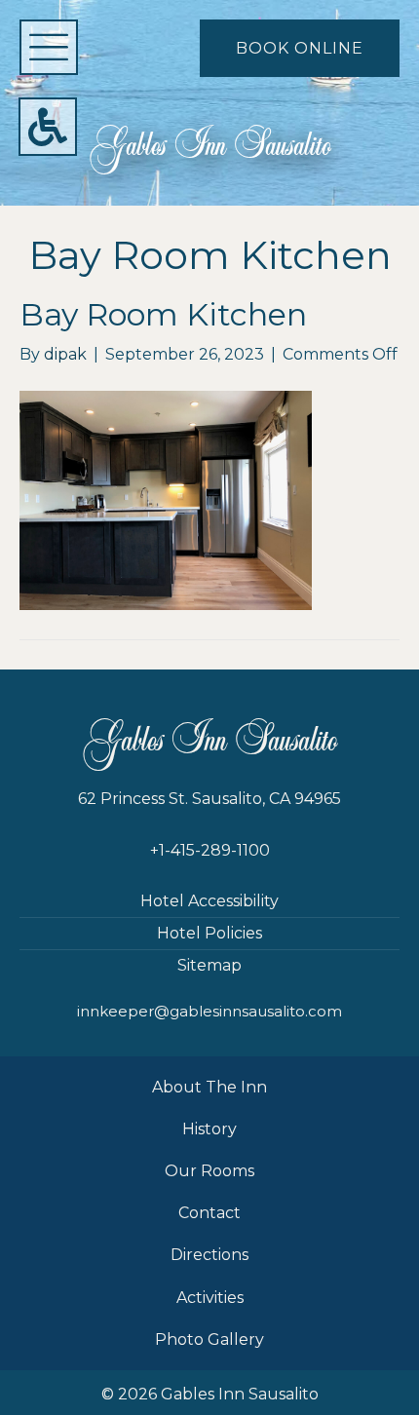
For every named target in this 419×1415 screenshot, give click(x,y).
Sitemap (209, 965)
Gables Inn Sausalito (210, 145)
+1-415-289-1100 (210, 850)
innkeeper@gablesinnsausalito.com (209, 1011)
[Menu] (49, 47)
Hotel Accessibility (209, 901)
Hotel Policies (209, 933)
